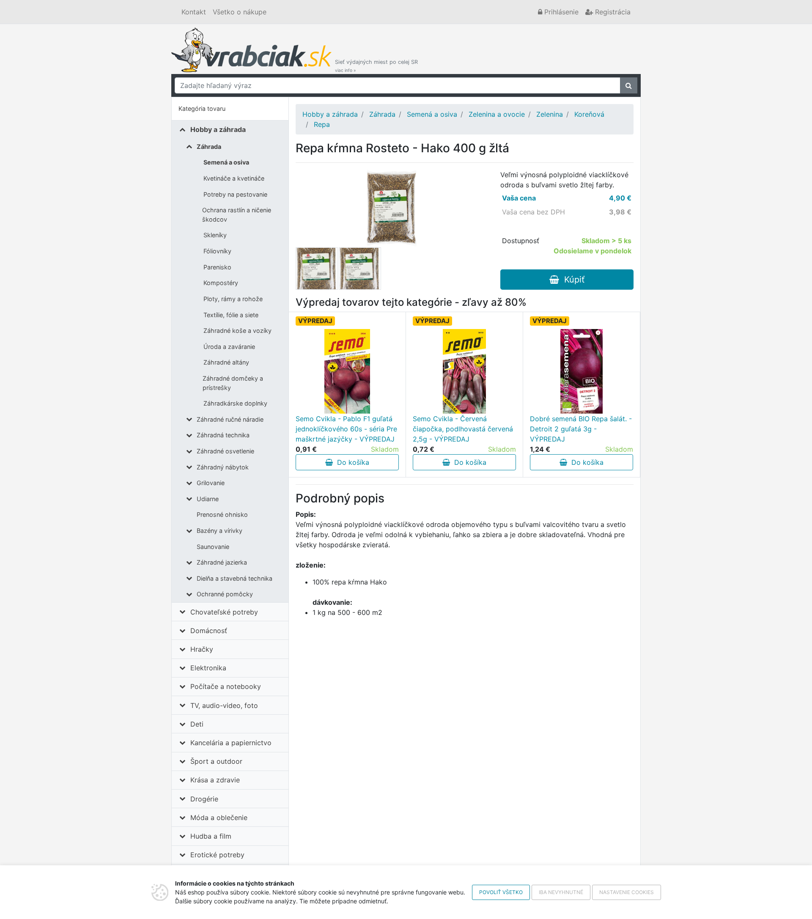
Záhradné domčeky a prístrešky (233, 383)
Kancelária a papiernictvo (231, 742)
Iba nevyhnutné (561, 892)
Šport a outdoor (216, 761)
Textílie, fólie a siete (230, 314)
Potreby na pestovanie (235, 194)
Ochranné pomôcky (225, 594)
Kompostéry (220, 282)
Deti (196, 724)
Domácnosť (208, 630)
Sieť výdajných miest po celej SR (376, 66)
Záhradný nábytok (223, 467)
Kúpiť (571, 279)
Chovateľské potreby (224, 612)
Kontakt (193, 12)
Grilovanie (211, 482)
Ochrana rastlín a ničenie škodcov (236, 214)
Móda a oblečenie (218, 817)
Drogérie (204, 799)
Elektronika (208, 668)
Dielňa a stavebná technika (234, 578)
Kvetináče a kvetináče (233, 178)
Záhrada (209, 146)
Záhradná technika (223, 435)
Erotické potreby (217, 854)
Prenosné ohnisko (222, 514)
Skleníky (215, 235)
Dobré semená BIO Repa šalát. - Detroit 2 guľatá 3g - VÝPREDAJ (581, 428)
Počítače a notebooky (225, 686)
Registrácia (612, 12)
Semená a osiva (226, 162)
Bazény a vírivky (219, 530)
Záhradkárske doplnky (235, 403)
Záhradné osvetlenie (225, 451)
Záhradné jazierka (222, 562)
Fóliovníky (217, 251)
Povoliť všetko (501, 892)
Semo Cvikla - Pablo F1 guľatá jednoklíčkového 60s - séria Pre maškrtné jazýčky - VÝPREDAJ (346, 428)
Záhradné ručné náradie (230, 419)
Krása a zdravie (215, 780)
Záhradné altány (226, 362)
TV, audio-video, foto (224, 705)
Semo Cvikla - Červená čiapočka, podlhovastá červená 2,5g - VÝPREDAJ (463, 428)
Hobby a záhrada (218, 129)
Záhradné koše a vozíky (237, 330)
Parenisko (217, 267)
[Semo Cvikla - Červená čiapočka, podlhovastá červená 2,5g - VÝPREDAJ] (464, 371)
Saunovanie (213, 546)
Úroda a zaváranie (229, 346)
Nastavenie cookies (626, 892)
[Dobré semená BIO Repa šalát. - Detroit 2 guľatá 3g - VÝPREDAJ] (581, 371)
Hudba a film (210, 836)
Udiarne (208, 498)
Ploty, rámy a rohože (233, 298)
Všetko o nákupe (239, 12)
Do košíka (351, 462)
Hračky (201, 649)
